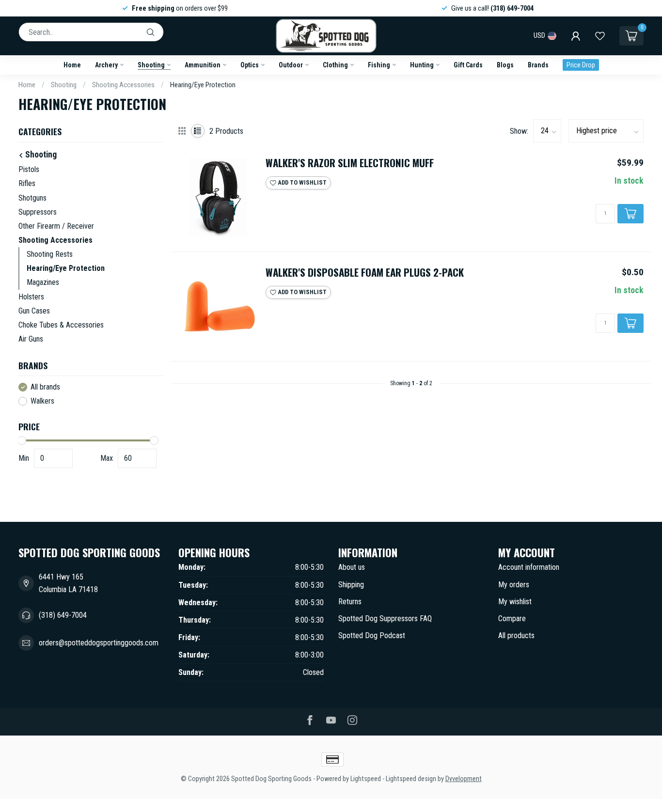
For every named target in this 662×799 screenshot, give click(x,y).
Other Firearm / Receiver (56, 226)
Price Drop (581, 65)
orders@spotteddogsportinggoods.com (98, 642)
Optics (249, 65)
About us (351, 567)
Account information (528, 567)
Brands (538, 65)
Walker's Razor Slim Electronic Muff (350, 163)
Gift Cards (468, 65)
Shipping (351, 584)
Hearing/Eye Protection (203, 84)
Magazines (43, 282)
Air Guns (30, 339)
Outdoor (291, 65)
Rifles (26, 183)
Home (72, 65)
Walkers (42, 401)
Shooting (151, 65)
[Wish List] (600, 36)
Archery (106, 65)
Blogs (505, 65)
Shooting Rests (50, 254)
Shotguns (32, 198)
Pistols (28, 169)
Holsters (31, 296)
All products (516, 635)
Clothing (335, 65)
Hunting (422, 65)
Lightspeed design (411, 779)
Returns (350, 601)
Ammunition (203, 65)
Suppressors (37, 212)
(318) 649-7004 (63, 615)
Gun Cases (34, 310)
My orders (513, 584)
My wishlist (515, 601)
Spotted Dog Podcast (371, 635)
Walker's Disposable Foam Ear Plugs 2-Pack (365, 272)
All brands (45, 387)
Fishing (379, 65)
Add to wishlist (301, 182)
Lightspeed (365, 779)
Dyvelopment (463, 779)
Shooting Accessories (123, 84)
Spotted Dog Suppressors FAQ (385, 618)
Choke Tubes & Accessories (61, 324)
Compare (512, 618)
